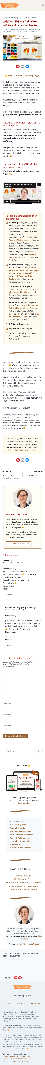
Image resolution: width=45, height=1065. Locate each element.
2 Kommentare (33, 32)
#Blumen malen (23, 875)
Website (7, 725)
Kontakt (8, 1003)
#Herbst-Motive (34, 882)
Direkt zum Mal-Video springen (24, 75)
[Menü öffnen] (43, 5)
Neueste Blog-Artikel (29, 18)
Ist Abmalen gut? (35, 473)
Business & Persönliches (20, 847)
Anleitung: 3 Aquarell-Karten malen (15, 1061)
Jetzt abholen (24, 803)
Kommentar (9, 666)
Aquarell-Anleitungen (11, 18)
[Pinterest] (20, 977)
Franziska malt (16, 844)
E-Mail (7, 714)
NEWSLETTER (14, 956)
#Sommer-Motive (31, 886)
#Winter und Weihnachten (24, 889)
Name (7, 703)
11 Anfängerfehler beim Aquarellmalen (16, 1056)
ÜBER (5, 956)
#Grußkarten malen (16, 882)
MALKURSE (35, 953)
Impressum (20, 1003)
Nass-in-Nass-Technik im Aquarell (11, 474)
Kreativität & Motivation (20, 841)
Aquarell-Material (17, 828)
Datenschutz (35, 1003)
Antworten (9, 594)
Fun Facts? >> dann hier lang (29, 944)
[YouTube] (15, 977)
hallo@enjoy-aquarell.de (26, 450)
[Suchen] (39, 751)
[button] (18, 66)
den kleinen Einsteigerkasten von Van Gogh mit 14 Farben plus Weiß (24, 270)
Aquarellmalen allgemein (21, 831)
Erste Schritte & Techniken (21, 834)
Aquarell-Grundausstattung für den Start (17, 1059)
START (5, 953)
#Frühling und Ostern (24, 879)
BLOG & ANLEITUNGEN (19, 953)
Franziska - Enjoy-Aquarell (15, 29)
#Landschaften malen (16, 886)
